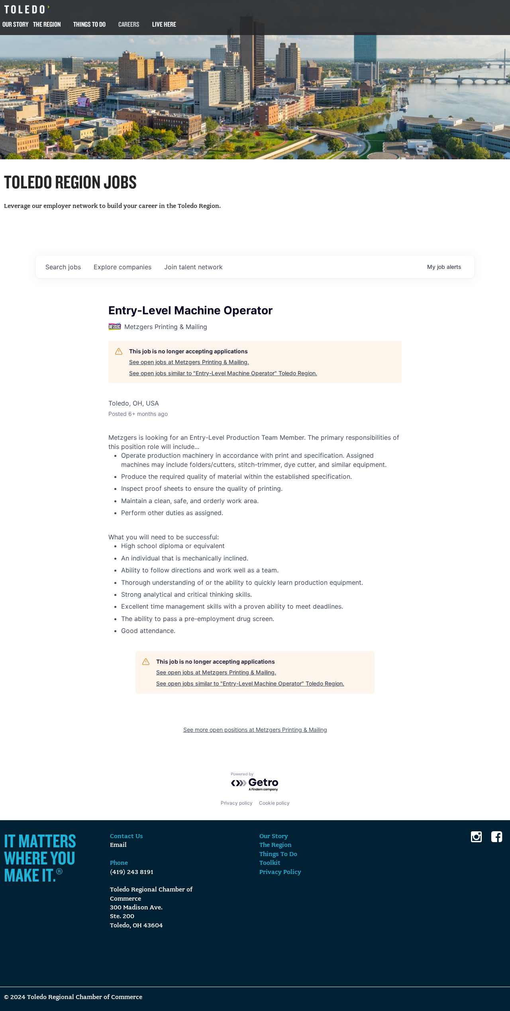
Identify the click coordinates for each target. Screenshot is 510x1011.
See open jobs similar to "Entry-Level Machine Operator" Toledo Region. (223, 373)
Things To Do (89, 24)
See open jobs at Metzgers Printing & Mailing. (189, 362)
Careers (128, 24)
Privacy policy (237, 803)
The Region (47, 24)
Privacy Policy (280, 872)
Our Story (15, 24)
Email (118, 845)
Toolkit (269, 863)
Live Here (164, 24)
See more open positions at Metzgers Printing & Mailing (255, 729)
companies (122, 267)
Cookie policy (274, 803)
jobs (63, 267)
